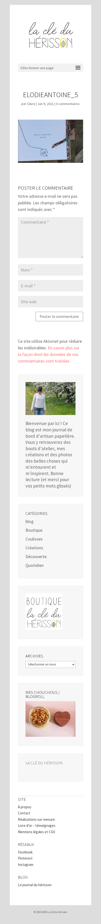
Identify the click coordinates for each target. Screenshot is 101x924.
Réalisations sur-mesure (36, 819)
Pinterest (25, 858)
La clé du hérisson (44, 763)
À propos (24, 807)
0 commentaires (68, 104)
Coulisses (34, 539)
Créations (34, 547)
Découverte (36, 556)
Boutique (33, 530)
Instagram (25, 864)
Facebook (25, 852)
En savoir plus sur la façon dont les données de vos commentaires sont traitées (48, 354)
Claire (31, 104)
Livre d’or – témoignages (36, 825)
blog (29, 521)
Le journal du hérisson (34, 884)
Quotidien (34, 565)
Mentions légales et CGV (36, 832)
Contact (24, 813)
